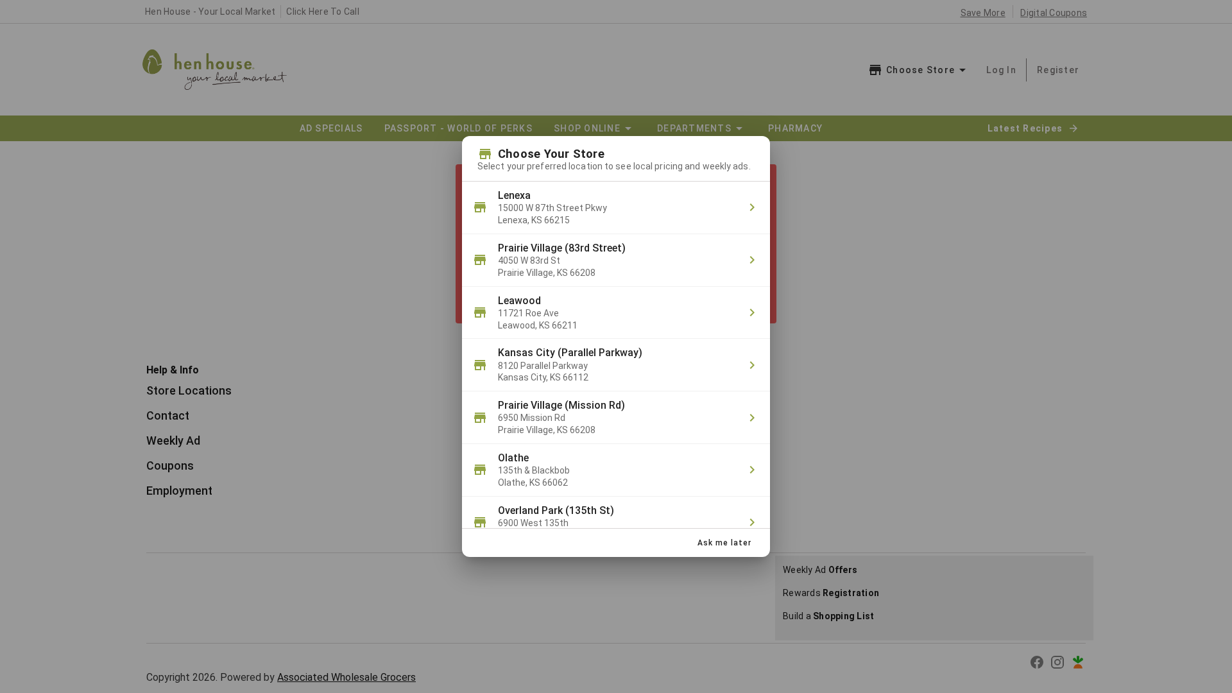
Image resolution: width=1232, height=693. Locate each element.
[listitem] (616, 208)
